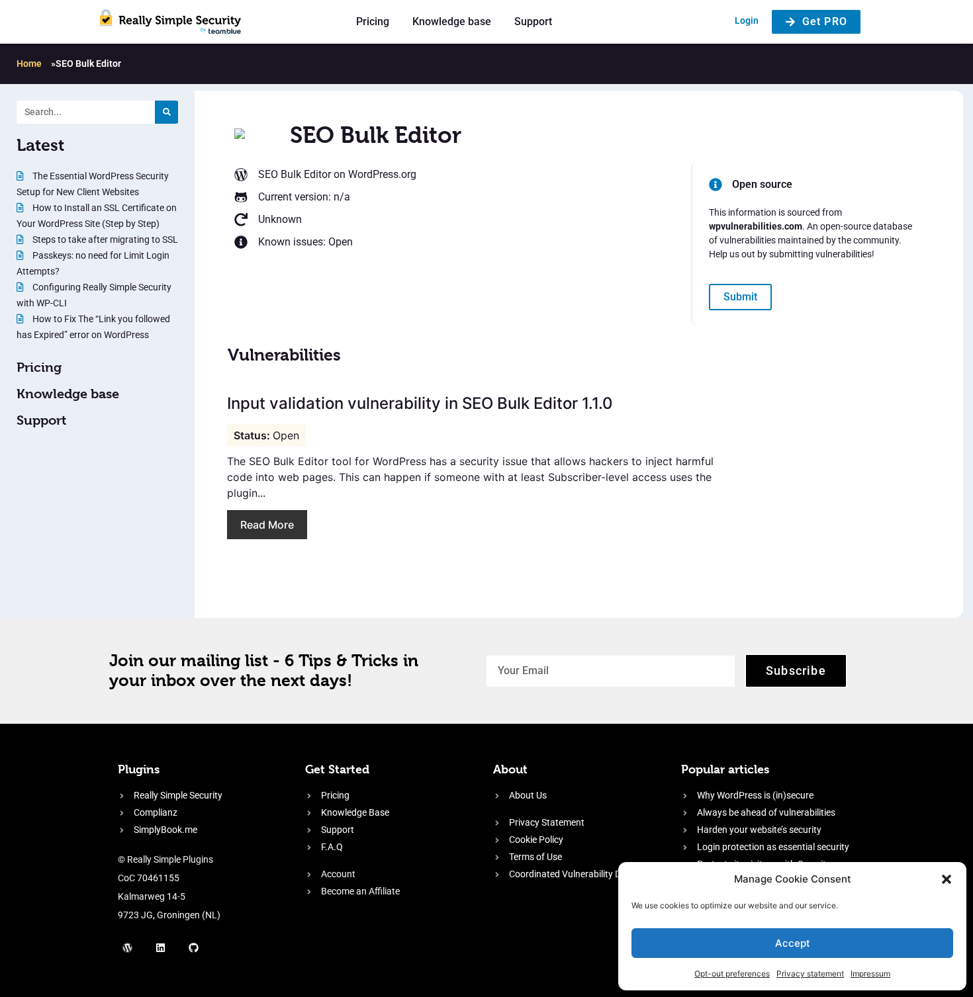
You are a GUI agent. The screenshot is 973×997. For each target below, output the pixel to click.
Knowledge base (451, 21)
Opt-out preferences (732, 973)
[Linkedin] (161, 947)
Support (533, 21)
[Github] (194, 947)
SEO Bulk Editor (294, 174)
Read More (267, 524)
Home (29, 63)
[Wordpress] (128, 947)
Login (747, 20)
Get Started (337, 769)
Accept (792, 943)
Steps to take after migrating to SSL (104, 239)
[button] (946, 879)
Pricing (372, 21)
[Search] (166, 112)
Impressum (870, 973)
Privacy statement (810, 973)
